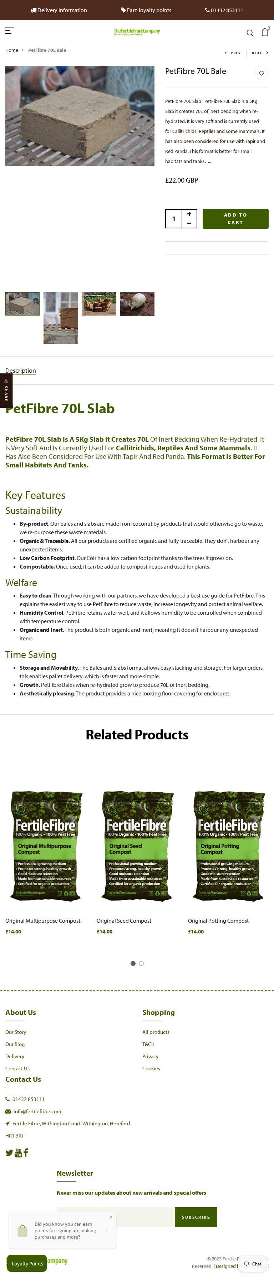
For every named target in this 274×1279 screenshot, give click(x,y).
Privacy (150, 1056)
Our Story (15, 1031)
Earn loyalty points (148, 10)
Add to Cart (236, 218)
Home (11, 50)
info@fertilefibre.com (37, 1111)
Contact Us (17, 1068)
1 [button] (134, 964)
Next (257, 53)
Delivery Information (61, 10)
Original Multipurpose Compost (42, 920)
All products (155, 1031)
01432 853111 (28, 1099)
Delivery (14, 1056)
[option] (79, 116)
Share (6, 394)
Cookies (151, 1068)
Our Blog (15, 1044)
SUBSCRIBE (196, 1217)
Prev (236, 53)
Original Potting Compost (218, 920)
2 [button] (142, 964)
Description (20, 370)
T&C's (148, 1044)
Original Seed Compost (124, 920)
